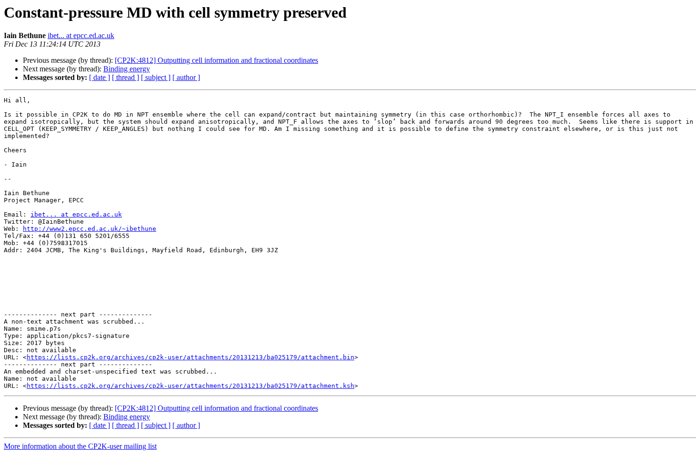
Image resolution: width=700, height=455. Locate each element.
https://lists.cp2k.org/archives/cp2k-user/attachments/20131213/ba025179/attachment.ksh (190, 385)
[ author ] (186, 77)
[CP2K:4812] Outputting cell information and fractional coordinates (216, 60)
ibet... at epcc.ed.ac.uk (81, 35)
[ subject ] (155, 77)
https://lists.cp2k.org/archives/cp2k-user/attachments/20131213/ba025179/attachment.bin (190, 357)
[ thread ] (125, 77)
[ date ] (99, 77)
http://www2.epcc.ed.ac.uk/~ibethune (89, 228)
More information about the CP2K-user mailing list (80, 446)
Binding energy (126, 69)
